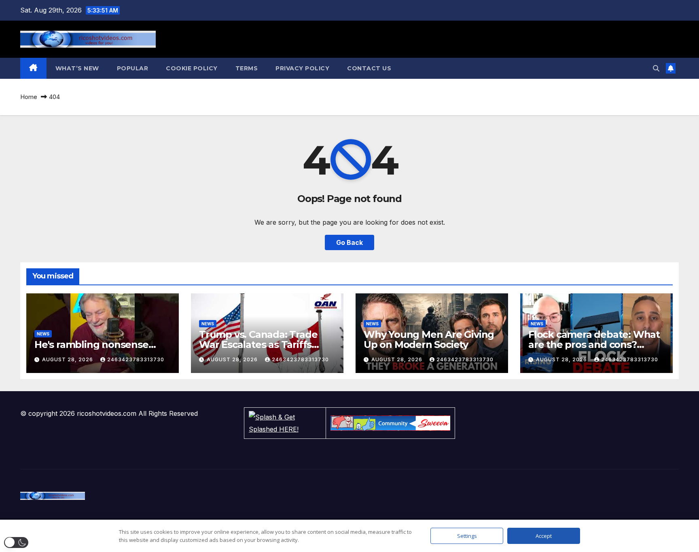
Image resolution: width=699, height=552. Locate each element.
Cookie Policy (192, 68)
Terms (246, 68)
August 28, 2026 (68, 359)
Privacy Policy (302, 68)
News (43, 333)
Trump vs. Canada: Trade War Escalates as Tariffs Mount (258, 344)
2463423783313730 (135, 359)
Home (28, 97)
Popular (132, 68)
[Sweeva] (390, 423)
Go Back (349, 242)
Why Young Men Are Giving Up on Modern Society (429, 339)
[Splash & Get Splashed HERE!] (285, 423)
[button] (656, 68)
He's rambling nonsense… (94, 344)
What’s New (77, 68)
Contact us (369, 68)
